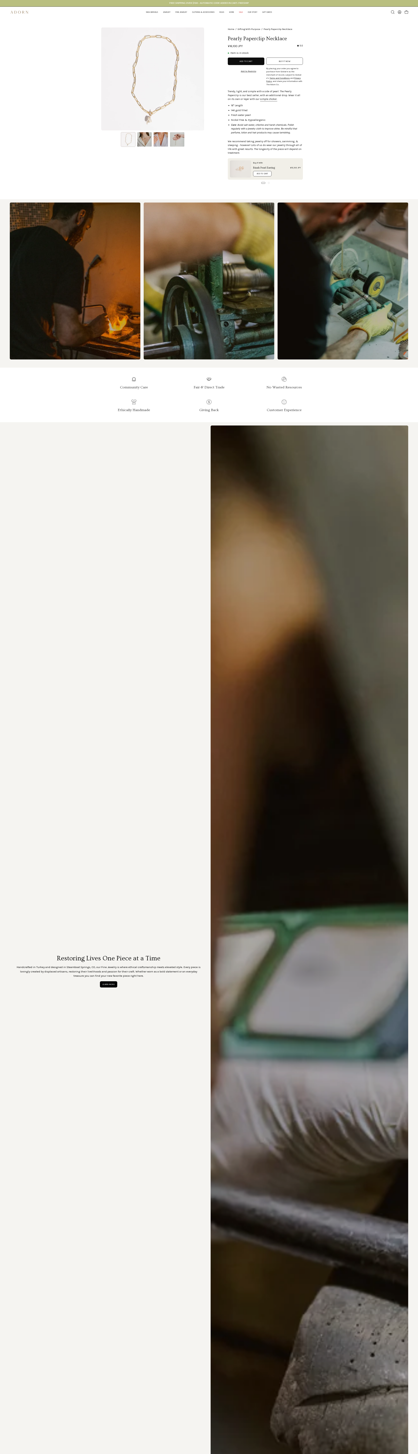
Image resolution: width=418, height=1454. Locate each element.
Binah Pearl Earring (264, 167)
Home (231, 29)
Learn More (108, 984)
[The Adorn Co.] (21, 12)
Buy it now (284, 61)
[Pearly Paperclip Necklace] (128, 139)
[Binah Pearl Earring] (240, 169)
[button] (167, 12)
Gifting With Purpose (249, 29)
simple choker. (268, 99)
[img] (300, 46)
